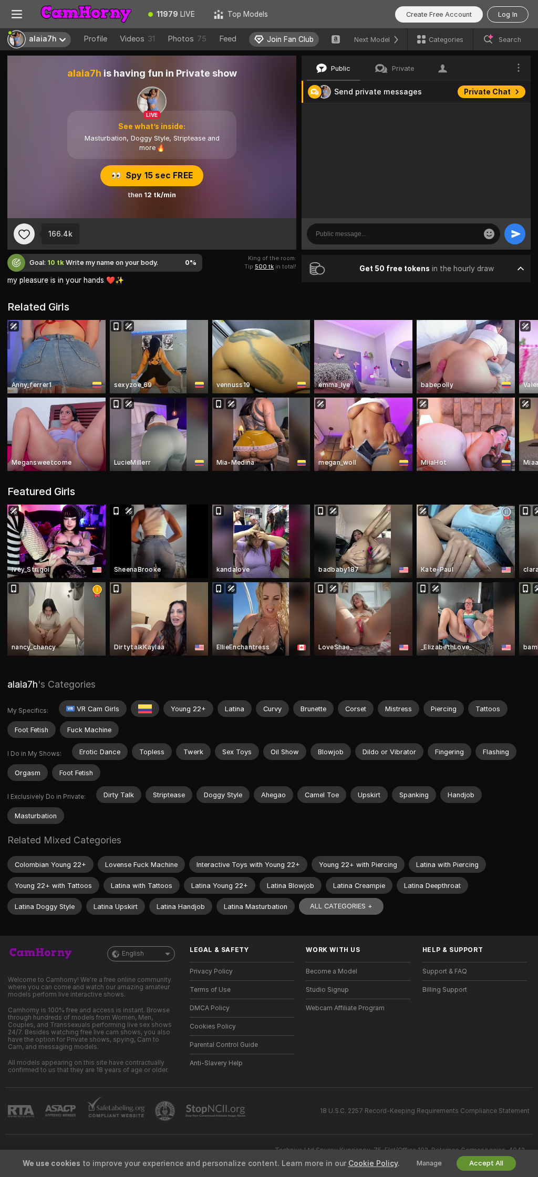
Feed (227, 39)
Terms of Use (210, 989)
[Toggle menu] (17, 14)
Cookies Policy (213, 1026)
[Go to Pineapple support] (166, 1111)
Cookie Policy (373, 1163)
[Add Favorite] (24, 233)
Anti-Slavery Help (216, 1063)
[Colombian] (145, 708)
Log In (508, 14)
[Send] (514, 233)
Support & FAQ (444, 971)
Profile (95, 39)
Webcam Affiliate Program (345, 1008)
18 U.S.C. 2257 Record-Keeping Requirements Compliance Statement (425, 1111)
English (133, 953)
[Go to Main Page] (86, 14)
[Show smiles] (489, 234)
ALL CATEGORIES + (341, 906)
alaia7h (22, 684)
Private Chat (487, 92)
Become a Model (331, 971)
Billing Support (444, 989)
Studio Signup (327, 989)
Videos (137, 39)
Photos (187, 39)
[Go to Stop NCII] (216, 1111)
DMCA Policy (210, 1008)
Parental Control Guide (224, 1044)
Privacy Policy (211, 971)
